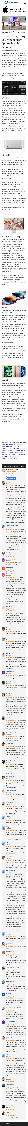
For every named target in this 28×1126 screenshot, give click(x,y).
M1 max (15, 454)
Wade (7, 1112)
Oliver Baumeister (11, 790)
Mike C (7, 842)
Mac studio (13, 456)
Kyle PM (8, 717)
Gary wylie (8, 628)
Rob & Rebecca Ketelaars (12, 967)
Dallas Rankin (9, 1105)
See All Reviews (14, 1117)
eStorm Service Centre (12, 469)
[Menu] (25, 3)
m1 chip (10, 454)
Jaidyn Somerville (10, 827)
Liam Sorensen (10, 1084)
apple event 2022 (10, 444)
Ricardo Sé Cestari (11, 733)
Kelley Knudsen (10, 933)
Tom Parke (9, 1037)
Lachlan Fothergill (11, 559)
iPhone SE (5, 454)
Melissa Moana (10, 671)
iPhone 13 (22, 452)
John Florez (9, 654)
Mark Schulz (9, 856)
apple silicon (5, 450)
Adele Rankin (9, 567)
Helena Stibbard (10, 1021)
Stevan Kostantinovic (12, 761)
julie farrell (9, 606)
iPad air (23, 450)
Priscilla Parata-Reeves (12, 525)
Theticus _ (9, 943)
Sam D (7, 1054)
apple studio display (14, 450)
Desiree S (8, 682)
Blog (10, 442)
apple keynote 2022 (7, 446)
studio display (13, 458)
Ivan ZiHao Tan (10, 776)
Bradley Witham (10, 802)
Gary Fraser (9, 482)
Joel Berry (9, 638)
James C (8, 1078)
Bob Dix (8, 552)
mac (8, 456)
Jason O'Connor (10, 870)
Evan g (8, 816)
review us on (10, 478)
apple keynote (19, 444)
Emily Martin (9, 694)
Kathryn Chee (9, 743)
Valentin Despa (10, 981)
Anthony (8, 993)
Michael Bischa (10, 951)
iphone (17, 452)
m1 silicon (21, 454)
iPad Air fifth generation (8, 452)
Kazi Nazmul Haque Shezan (13, 1007)
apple (20, 442)
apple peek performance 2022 (17, 448)
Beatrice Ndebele (10, 574)
